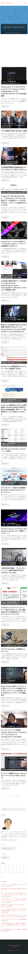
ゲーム (18, 83)
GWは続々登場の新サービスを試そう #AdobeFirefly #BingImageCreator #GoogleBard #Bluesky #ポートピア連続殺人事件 (14, 285)
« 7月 (2, 876)
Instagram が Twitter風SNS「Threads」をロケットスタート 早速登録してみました (13, 244)
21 (16, 871)
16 (23, 869)
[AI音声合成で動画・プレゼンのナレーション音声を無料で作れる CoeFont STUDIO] (14, 557)
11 (5, 869)
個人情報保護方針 (14, 947)
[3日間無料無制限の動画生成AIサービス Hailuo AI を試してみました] (14, 156)
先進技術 (19, 277)
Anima (13, 950)
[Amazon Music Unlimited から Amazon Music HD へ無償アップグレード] (14, 517)
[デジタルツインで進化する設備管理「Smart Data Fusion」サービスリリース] (14, 476)
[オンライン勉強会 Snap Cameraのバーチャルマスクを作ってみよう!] (14, 762)
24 (1, 872)
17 (1, 871)
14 (16, 869)
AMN (4, 125)
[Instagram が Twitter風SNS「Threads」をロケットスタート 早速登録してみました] (14, 230)
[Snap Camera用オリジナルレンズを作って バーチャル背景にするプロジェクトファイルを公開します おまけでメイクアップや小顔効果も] (14, 675)
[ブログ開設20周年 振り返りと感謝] (14, 119)
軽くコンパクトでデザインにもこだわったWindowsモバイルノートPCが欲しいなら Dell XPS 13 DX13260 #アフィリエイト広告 (14, 894)
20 (17, 796)
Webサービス (13, 83)
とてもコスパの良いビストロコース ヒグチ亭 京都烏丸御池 (13, 919)
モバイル (16, 603)
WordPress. (18, 950)
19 (8, 871)
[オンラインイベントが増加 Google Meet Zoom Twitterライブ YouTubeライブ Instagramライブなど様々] (14, 719)
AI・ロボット (6, 83)
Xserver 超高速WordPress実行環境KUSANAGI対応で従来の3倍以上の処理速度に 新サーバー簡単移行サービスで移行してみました (14, 409)
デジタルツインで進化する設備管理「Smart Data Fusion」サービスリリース (13, 490)
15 (20, 869)
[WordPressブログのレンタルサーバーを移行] (14, 437)
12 (8, 869)
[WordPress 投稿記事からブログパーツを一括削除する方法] (14, 355)
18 (5, 871)
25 (5, 872)
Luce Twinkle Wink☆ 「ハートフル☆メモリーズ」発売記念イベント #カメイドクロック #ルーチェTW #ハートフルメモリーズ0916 (14, 900)
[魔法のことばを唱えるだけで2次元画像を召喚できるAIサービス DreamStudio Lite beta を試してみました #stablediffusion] (14, 313)
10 (1, 869)
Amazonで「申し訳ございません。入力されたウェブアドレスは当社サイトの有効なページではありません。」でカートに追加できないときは (13, 200)
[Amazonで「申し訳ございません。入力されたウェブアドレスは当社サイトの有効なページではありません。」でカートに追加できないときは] (14, 189)
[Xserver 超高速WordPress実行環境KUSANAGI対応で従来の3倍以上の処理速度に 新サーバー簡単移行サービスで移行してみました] (14, 394)
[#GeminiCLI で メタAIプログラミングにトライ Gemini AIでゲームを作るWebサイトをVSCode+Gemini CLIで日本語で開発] (14, 75)
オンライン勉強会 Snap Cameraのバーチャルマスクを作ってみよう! (14, 776)
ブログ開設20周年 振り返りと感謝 (14, 131)
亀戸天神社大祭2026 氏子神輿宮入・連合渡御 (11, 888)
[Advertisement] (14, 48)
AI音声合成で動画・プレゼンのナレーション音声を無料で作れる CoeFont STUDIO (13, 570)
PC (4, 682)
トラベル (16, 125)
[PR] (4, 401)
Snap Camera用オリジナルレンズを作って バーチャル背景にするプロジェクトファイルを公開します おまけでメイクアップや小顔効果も (13, 690)
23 (23, 871)
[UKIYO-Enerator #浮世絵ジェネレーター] (14, 638)
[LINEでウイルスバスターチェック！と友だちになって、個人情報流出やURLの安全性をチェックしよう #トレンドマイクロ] (14, 596)
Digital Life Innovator (6, 3)
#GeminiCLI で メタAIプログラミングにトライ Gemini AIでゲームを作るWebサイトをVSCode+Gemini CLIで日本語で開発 (14, 91)
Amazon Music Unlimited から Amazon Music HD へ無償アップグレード (14, 531)
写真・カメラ (22, 125)
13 (12, 869)
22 (20, 871)
